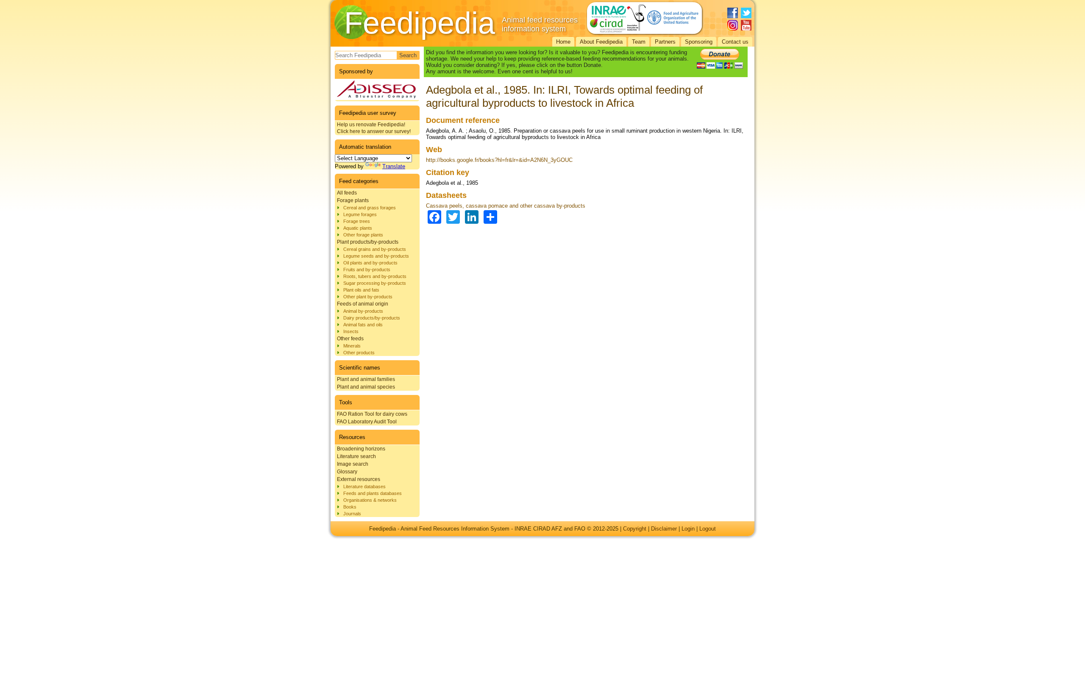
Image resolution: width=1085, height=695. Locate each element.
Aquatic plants (357, 228)
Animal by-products (363, 311)
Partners (665, 42)
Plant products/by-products (367, 242)
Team (638, 42)
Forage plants (353, 200)
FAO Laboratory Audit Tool (367, 422)
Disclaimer (664, 528)
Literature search (356, 456)
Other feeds (350, 339)
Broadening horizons (361, 449)
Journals (352, 513)
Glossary (347, 472)
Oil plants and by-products (370, 262)
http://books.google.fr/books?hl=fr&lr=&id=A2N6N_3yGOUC (499, 160)
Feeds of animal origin (362, 304)
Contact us (735, 42)
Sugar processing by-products (374, 283)
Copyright (634, 528)
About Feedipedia (601, 42)
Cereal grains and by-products (374, 249)
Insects (351, 331)
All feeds (347, 193)
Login (688, 528)
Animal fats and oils (363, 324)
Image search (352, 464)
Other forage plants (363, 234)
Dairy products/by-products (371, 317)
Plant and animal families (366, 379)
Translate (393, 166)
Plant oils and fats (361, 289)
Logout (707, 528)
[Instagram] (732, 25)
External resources (358, 479)
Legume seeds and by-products (376, 256)
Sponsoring (698, 42)
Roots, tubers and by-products (374, 276)
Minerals (352, 345)
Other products (359, 352)
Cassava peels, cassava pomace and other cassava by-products (505, 206)
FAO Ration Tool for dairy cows (372, 414)
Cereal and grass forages (369, 207)
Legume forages (360, 214)
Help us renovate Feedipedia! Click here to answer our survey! (374, 128)
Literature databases (364, 486)
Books (349, 506)
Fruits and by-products (366, 269)
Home (563, 42)
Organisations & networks (370, 500)
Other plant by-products (367, 296)
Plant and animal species (366, 387)
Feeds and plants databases (372, 493)
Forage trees (356, 221)
